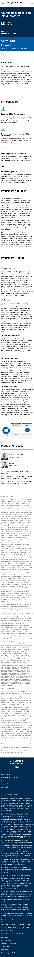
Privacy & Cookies (6, 940)
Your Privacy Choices (7, 943)
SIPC (11, 894)
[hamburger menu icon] (3, 3)
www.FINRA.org (7, 810)
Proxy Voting (5, 950)
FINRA (7, 894)
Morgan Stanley (6, 774)
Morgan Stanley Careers (9, 778)
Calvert (3, 784)
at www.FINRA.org (11, 807)
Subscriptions (5, 937)
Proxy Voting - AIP (7, 953)
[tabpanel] (17, 120)
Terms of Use (5, 946)
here (24, 828)
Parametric (4, 787)
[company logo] (14, 3)
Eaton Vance (5, 781)
